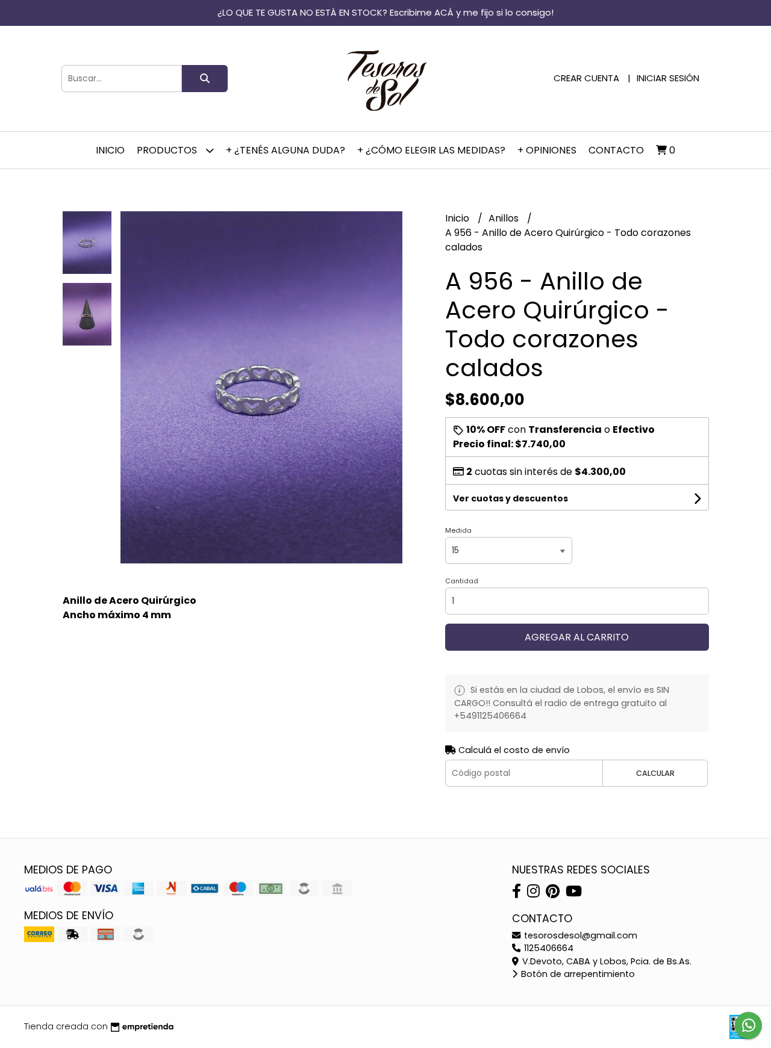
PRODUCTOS (168, 150)
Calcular (655, 773)
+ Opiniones (546, 150)
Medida (458, 530)
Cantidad (461, 581)
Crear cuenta (586, 78)
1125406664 (547, 948)
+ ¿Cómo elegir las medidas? (431, 150)
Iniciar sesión (668, 78)
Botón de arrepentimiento (577, 974)
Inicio (110, 150)
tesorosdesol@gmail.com (579, 935)
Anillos (505, 218)
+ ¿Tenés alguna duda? (285, 150)
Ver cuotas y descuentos (510, 498)
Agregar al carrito (577, 637)
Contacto (616, 150)
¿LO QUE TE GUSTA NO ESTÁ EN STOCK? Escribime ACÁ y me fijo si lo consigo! (385, 12)
